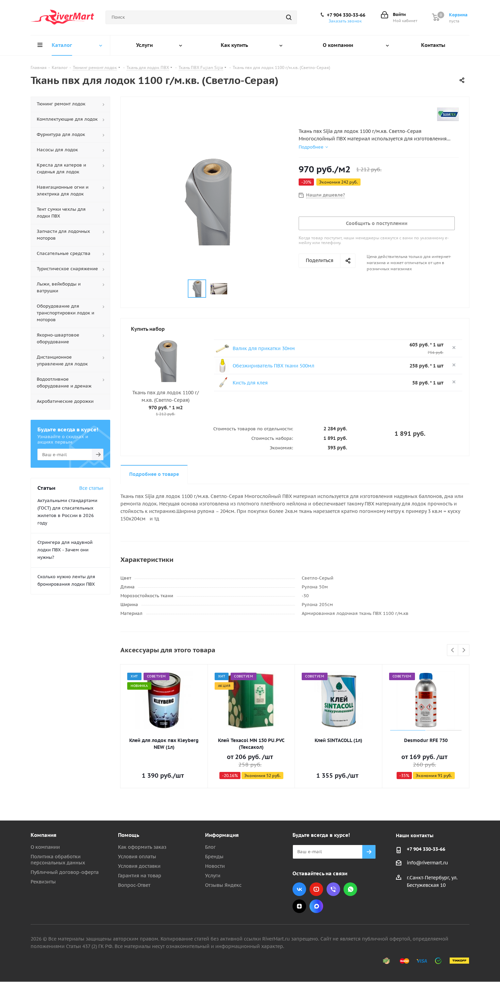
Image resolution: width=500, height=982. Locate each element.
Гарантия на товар (139, 876)
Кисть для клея (250, 383)
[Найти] (289, 17)
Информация (222, 835)
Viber (333, 889)
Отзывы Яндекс (223, 885)
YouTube (316, 889)
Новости (215, 866)
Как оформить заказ (142, 847)
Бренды (214, 857)
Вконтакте (299, 889)
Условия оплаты (137, 857)
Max (316, 906)
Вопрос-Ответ (134, 885)
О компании (45, 847)
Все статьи (91, 488)
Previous (453, 650)
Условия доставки (139, 866)
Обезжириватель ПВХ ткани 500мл (273, 366)
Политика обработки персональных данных (58, 860)
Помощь (128, 835)
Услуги (212, 876)
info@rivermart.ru (427, 863)
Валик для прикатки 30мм (264, 348)
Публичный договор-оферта (65, 872)
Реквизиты (43, 882)
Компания (43, 835)
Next (463, 650)
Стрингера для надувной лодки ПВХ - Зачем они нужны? (65, 549)
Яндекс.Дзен (299, 906)
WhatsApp (350, 889)
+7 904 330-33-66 (346, 15)
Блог (210, 847)
